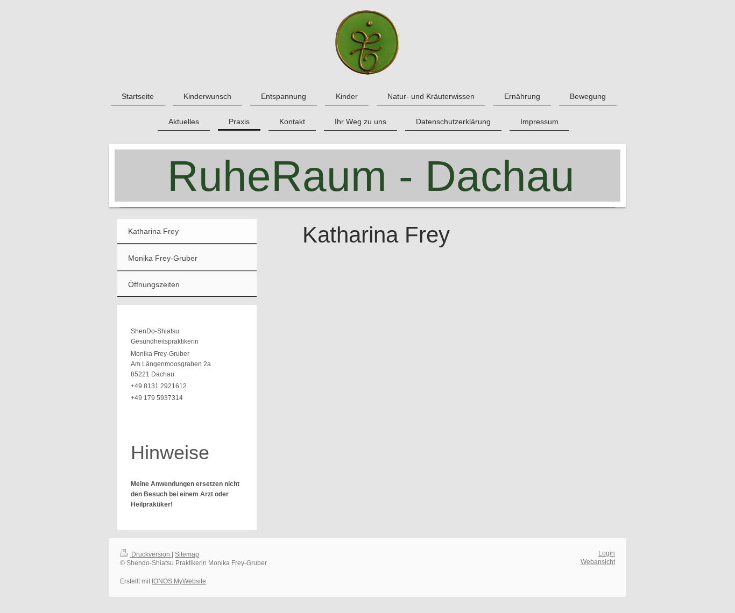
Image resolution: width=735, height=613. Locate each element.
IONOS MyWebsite (179, 581)
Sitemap (187, 554)
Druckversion (151, 554)
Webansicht (598, 562)
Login (606, 553)
